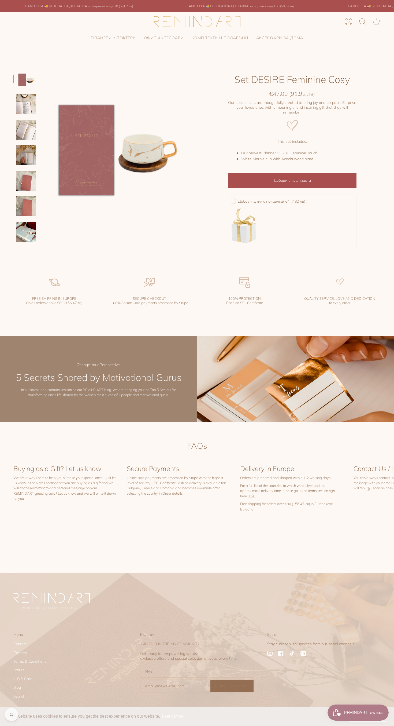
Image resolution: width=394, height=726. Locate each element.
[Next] (369, 489)
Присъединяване (232, 686)
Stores (18, 669)
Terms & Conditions (29, 661)
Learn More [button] (173, 716)
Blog (17, 687)
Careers (20, 652)
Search (19, 696)
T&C (251, 496)
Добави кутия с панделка (272, 201)
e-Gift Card (22, 678)
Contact (20, 643)
